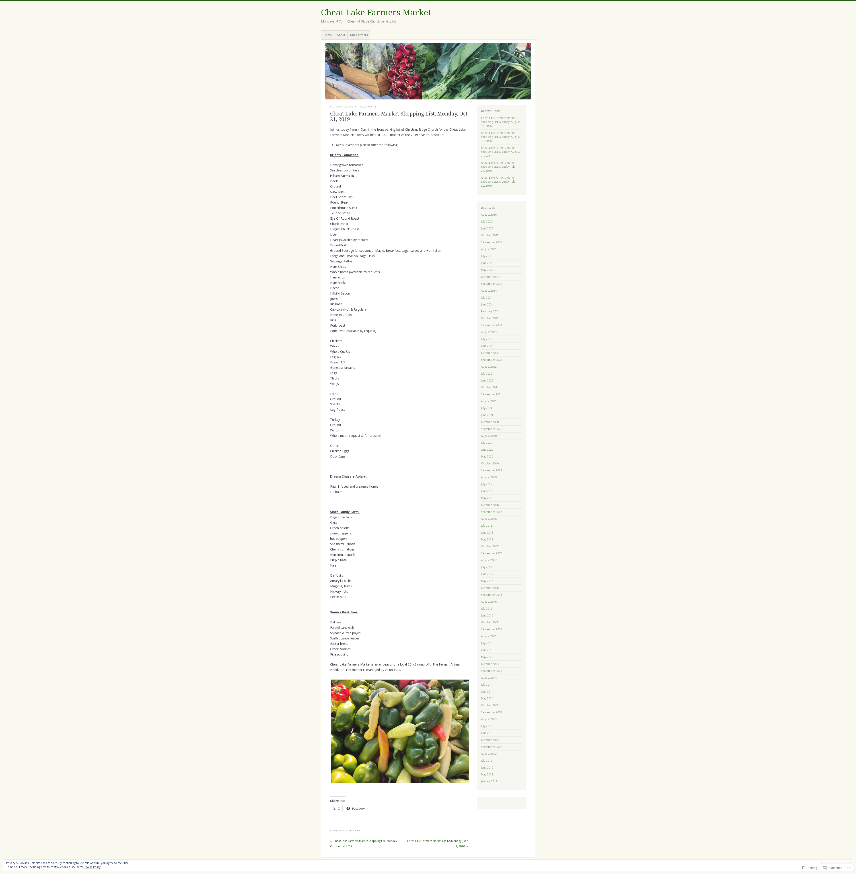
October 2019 (490, 463)
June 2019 (487, 491)
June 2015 (487, 650)
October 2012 (490, 740)
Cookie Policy (92, 867)
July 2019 (486, 484)
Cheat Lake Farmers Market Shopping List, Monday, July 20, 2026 (498, 182)
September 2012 (491, 747)
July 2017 (486, 567)
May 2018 (487, 539)
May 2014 (487, 698)
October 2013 (490, 705)
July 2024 (486, 297)
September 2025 (491, 242)
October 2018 (490, 505)
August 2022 (489, 367)
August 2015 (489, 636)
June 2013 (487, 733)
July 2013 (486, 726)
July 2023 (486, 339)
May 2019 (487, 498)
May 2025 (487, 270)
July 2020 (486, 443)
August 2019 (489, 477)
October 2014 (490, 664)
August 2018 (489, 519)
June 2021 (487, 415)
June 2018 (487, 532)
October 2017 (490, 546)
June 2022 (487, 380)
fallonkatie (367, 106)
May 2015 (487, 657)
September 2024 (491, 284)
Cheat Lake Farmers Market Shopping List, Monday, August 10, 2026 (500, 137)
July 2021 (486, 408)
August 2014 (489, 678)
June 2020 (487, 449)
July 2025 (486, 256)
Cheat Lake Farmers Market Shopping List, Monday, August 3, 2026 (500, 152)
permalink (354, 830)
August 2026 (489, 214)
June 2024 (487, 304)
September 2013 (491, 712)
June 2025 (487, 263)
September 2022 (491, 360)
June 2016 (487, 615)
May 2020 (487, 456)
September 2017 (491, 553)
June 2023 (487, 346)
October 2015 (490, 622)
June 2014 (487, 691)
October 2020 (490, 422)
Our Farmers (359, 35)
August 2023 (489, 332)
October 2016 (490, 588)
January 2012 (489, 781)
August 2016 (489, 602)
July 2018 (486, 526)
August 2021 (489, 401)
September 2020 (491, 429)
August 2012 (489, 754)
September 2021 (491, 394)
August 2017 (489, 560)
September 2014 (491, 671)
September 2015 (491, 629)
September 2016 (491, 595)
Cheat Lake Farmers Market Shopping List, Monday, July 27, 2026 (498, 167)
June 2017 (487, 574)
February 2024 (490, 311)
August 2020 (489, 436)
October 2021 (490, 387)
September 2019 (491, 470)
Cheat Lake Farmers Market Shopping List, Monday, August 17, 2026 (500, 122)
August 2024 (489, 291)
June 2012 (487, 767)
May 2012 (487, 774)
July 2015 (486, 643)
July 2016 (486, 608)
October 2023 (490, 318)
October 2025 (490, 235)
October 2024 (490, 277)
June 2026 (487, 228)
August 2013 (489, 719)
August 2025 (489, 249)
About (341, 35)
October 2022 (490, 353)
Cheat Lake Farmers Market (376, 12)
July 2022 (486, 373)
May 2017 (487, 581)
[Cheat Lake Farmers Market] (428, 71)
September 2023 (491, 325)
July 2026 (486, 221)
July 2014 (486, 684)
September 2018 (491, 512)
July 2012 (486, 761)
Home (327, 35)
